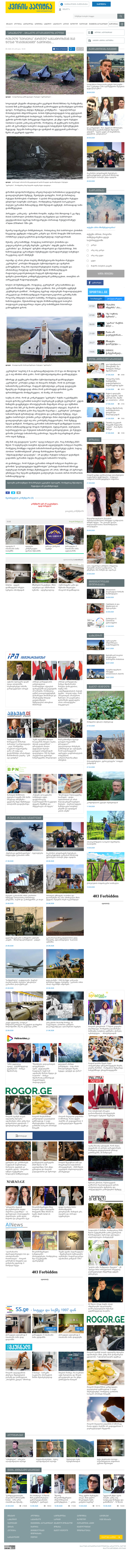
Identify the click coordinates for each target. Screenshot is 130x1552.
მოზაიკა (94, 439)
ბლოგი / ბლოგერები (103, 32)
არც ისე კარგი (97, 250)
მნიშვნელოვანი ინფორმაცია (99, 583)
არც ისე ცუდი (97, 255)
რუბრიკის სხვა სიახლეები (24, 818)
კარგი (93, 245)
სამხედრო (95, 635)
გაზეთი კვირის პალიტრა (102, 40)
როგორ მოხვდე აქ (76, 521)
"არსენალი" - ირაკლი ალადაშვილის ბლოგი (35, 33)
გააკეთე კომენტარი (74, 511)
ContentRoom (73, 560)
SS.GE (9, 521)
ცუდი (93, 261)
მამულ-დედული (99, 686)
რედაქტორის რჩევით (103, 49)
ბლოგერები (15, 1435)
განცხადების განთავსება (76, 4)
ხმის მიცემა (105, 273)
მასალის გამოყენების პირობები (114, 1548)
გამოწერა (101, 4)
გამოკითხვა (96, 190)
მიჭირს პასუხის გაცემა (101, 266)
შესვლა (66, 9)
